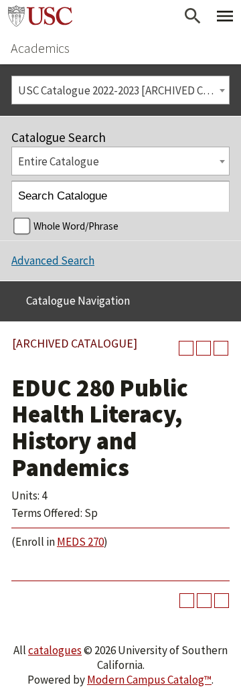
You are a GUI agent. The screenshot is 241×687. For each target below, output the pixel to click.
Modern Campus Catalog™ (149, 679)
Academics (40, 48)
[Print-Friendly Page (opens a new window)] (203, 348)
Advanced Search (52, 260)
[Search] (214, 196)
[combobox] (120, 90)
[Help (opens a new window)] (221, 348)
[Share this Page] (186, 348)
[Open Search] (193, 16)
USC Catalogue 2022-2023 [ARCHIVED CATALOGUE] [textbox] (123, 90)
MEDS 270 (80, 541)
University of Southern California (40, 16)
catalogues (55, 650)
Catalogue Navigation (78, 300)
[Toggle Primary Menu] (225, 16)
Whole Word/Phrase (75, 226)
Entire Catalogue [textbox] (58, 161)
